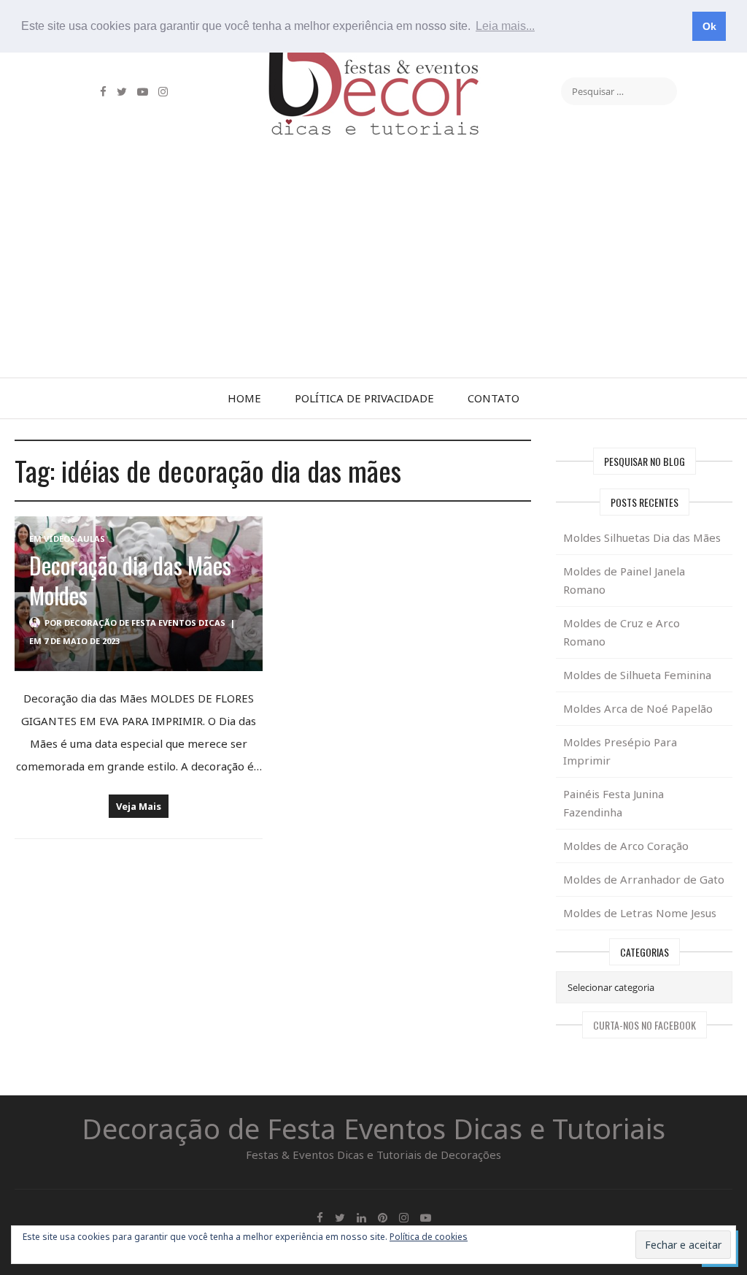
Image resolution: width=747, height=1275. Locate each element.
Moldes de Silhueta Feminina (637, 674)
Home (244, 398)
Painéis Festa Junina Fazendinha (613, 802)
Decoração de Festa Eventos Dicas (144, 622)
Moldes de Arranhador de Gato (643, 879)
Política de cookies (429, 1236)
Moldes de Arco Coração (626, 845)
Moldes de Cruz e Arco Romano (621, 632)
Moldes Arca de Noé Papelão (638, 708)
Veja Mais (138, 806)
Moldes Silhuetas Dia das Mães (642, 537)
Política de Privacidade (364, 398)
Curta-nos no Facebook (644, 1025)
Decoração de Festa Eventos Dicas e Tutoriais (373, 1128)
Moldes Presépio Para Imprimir (620, 751)
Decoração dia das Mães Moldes (130, 580)
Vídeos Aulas (74, 538)
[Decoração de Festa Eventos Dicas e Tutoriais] (373, 61)
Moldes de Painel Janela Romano (624, 580)
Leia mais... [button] (505, 26)
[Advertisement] (373, 268)
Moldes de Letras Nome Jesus (639, 912)
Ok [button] (709, 26)
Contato (493, 398)
